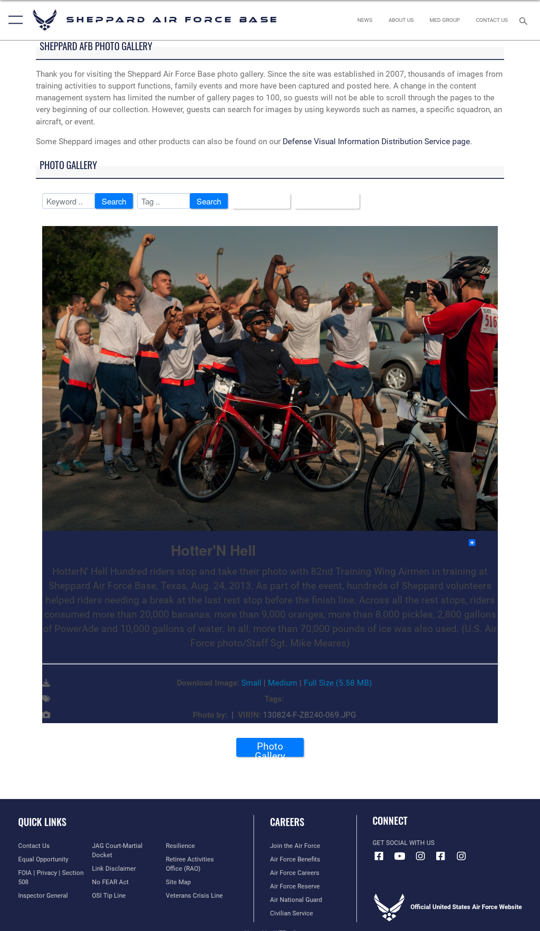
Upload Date (323, 201)
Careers (287, 822)
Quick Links (42, 822)
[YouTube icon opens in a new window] (399, 856)
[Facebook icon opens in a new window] (379, 856)
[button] (13, 20)
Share (487, 542)
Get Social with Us (404, 843)
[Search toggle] (525, 20)
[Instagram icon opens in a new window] (420, 856)
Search (114, 201)
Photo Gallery (270, 749)
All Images (258, 201)
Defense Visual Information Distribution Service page (376, 141)
